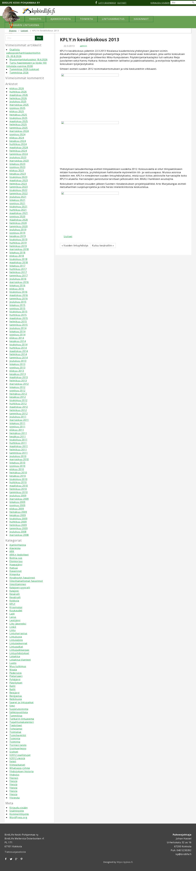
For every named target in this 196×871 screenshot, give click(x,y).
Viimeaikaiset (17, 764)
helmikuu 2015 (18, 321)
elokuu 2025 (16, 111)
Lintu (12, 630)
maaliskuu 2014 (18, 351)
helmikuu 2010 (18, 489)
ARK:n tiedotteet (19, 554)
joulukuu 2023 (17, 157)
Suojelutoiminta (18, 709)
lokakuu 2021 (17, 200)
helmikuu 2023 (18, 183)
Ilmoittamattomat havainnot (26, 581)
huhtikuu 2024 (18, 144)
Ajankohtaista (17, 544)
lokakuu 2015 (17, 305)
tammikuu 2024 (18, 154)
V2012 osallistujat (19, 755)
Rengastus (15, 696)
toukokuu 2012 (18, 400)
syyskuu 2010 (17, 466)
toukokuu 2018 (18, 259)
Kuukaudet (15, 610)
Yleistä (13, 781)
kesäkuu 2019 (17, 236)
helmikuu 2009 (18, 525)
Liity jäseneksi (17, 623)
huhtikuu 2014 (18, 347)
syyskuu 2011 (17, 426)
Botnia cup (15, 558)
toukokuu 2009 (18, 518)
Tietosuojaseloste (15, 851)
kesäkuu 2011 (17, 436)
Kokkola (14, 600)
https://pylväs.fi (125, 862)
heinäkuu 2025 (18, 114)
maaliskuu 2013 (18, 377)
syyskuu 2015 (17, 308)
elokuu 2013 (16, 370)
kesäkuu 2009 (17, 515)
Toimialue (15, 732)
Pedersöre (15, 673)
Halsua (13, 567)
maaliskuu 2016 (18, 295)
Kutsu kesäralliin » (103, 245)
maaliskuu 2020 (18, 219)
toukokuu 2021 (18, 206)
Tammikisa (15, 715)
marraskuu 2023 (19, 160)
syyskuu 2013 (17, 367)
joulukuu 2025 (17, 101)
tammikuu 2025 (18, 127)
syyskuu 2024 (17, 134)
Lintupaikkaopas (19, 650)
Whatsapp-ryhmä (19, 768)
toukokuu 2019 (18, 239)
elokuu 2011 (16, 429)
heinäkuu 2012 (18, 393)
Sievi (12, 705)
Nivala (13, 669)
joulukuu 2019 (17, 229)
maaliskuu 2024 (18, 147)
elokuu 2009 (16, 508)
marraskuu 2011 (19, 420)
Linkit (12, 627)
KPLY (12, 604)
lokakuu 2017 (17, 265)
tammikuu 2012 (18, 413)
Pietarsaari (16, 676)
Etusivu (13, 30)
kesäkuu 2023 (17, 173)
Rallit (12, 686)
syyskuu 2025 (17, 108)
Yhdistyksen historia (21, 771)
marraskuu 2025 (19, 104)
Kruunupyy (15, 607)
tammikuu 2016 (18, 298)
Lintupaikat (16, 646)
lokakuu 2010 (17, 462)
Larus (12, 617)
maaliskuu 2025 (18, 121)
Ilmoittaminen (17, 584)
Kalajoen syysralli (19, 587)
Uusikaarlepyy (17, 748)
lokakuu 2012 (17, 387)
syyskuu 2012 (17, 390)
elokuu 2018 (16, 255)
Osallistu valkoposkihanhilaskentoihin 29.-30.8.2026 (23, 53)
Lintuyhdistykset (19, 653)
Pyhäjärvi (14, 679)
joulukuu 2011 (17, 416)
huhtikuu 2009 (18, 521)
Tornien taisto (18, 745)
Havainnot (15, 571)
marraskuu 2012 (19, 383)
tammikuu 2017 (18, 275)
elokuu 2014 (16, 337)
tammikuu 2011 (18, 452)
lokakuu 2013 (17, 364)
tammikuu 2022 (18, 193)
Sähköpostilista (18, 712)
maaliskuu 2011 (18, 446)
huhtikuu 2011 (18, 443)
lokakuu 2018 (17, 252)
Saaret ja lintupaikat (21, 702)
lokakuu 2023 (17, 164)
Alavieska (15, 548)
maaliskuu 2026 (18, 95)
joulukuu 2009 (17, 495)
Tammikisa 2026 (19, 72)
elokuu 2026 (16, 88)
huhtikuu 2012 (18, 403)
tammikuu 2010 (18, 492)
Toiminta (14, 738)
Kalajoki (14, 590)
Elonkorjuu (16, 561)
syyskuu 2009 (17, 505)
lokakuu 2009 (17, 502)
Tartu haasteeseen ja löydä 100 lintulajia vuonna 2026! (26, 64)
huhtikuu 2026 (18, 91)
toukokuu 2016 (18, 291)
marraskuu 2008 (19, 535)
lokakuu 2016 (17, 285)
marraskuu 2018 (19, 249)
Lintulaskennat (18, 643)
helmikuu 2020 (18, 223)
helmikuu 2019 (18, 246)
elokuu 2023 (16, 170)
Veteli (12, 761)
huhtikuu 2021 (18, 209)
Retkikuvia (15, 699)
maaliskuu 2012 (18, 406)
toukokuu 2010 (18, 479)
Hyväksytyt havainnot (22, 577)
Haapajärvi (15, 564)
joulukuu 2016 (17, 278)
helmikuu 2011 (18, 449)
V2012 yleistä (17, 758)
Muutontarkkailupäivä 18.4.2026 (28, 59)
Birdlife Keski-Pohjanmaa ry (21, 2)
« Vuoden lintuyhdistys (75, 245)
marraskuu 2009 (19, 498)
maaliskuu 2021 (18, 213)
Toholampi (15, 728)
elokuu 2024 (16, 137)
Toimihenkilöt (17, 735)
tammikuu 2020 (18, 226)
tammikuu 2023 (18, 186)
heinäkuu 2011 (18, 433)
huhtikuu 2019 (18, 242)
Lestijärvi (14, 620)
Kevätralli (15, 597)
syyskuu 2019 (17, 232)
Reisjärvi (14, 692)
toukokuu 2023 (18, 177)
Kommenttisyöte (19, 814)
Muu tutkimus (17, 666)
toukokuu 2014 (18, 344)
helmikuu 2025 (18, 124)
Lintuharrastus (18, 633)
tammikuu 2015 (18, 324)
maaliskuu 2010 (18, 485)
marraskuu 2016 (19, 282)
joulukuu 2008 (17, 531)
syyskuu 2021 (17, 203)
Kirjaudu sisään (18, 807)
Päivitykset (15, 682)
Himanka (14, 574)
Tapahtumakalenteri (21, 722)
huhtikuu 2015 (18, 314)
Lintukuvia (15, 636)
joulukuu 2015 (17, 301)
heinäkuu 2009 (18, 512)
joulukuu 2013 (17, 360)
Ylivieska (14, 797)
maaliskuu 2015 (18, 318)
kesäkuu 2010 (17, 475)
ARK (11, 551)
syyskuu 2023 (17, 167)
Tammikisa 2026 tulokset (24, 69)
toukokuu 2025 (18, 118)
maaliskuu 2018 (18, 262)
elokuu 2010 (16, 469)
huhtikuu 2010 (18, 482)
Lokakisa (14, 656)
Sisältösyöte (16, 810)
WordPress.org (18, 817)
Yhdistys (14, 774)
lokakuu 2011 (17, 423)
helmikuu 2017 (18, 272)
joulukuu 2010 (17, 456)
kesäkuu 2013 (17, 374)
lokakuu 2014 (17, 331)
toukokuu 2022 (18, 190)
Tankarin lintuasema (21, 718)
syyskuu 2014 (17, 334)
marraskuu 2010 (19, 459)
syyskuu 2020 (17, 216)
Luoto (13, 663)
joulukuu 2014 (17, 328)
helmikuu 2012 (18, 410)
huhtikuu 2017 (18, 269)
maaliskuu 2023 (18, 180)
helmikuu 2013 (18, 380)
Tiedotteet (15, 725)
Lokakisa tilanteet (20, 659)
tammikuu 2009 (18, 528)
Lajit (12, 613)
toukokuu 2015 (18, 311)
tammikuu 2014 (18, 357)
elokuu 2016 (16, 288)
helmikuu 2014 (18, 354)
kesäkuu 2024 (17, 141)
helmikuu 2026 (18, 98)
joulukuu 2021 (17, 196)
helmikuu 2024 (18, 150)
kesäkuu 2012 (17, 397)
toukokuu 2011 (18, 439)
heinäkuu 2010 (18, 472)
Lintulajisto (16, 640)
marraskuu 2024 (19, 131)
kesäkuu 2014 (17, 341)
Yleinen (13, 778)
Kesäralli (14, 594)
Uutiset (24, 30)
